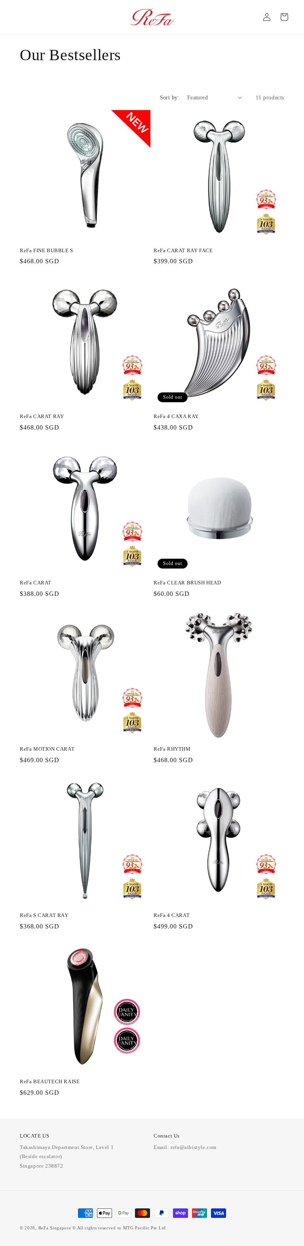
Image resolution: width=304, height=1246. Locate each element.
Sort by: (169, 98)
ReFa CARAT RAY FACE (183, 250)
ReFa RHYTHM (172, 749)
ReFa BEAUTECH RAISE (50, 1081)
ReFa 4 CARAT (172, 915)
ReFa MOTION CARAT (47, 749)
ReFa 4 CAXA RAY (176, 416)
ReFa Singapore (54, 1227)
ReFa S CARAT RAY (44, 915)
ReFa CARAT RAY (42, 416)
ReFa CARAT (35, 583)
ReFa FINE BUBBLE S (46, 250)
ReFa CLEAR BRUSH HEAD (187, 583)
